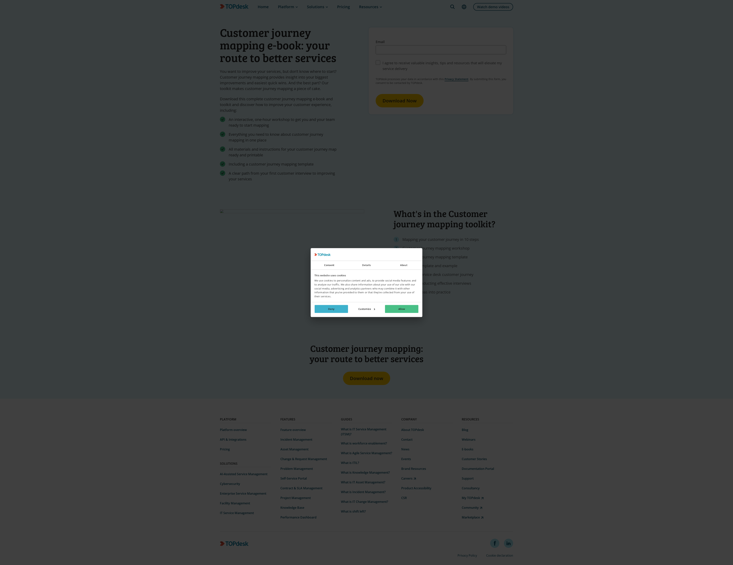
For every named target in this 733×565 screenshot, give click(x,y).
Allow (401, 309)
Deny (331, 309)
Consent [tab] (329, 265)
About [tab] (403, 265)
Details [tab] (366, 265)
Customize (364, 309)
